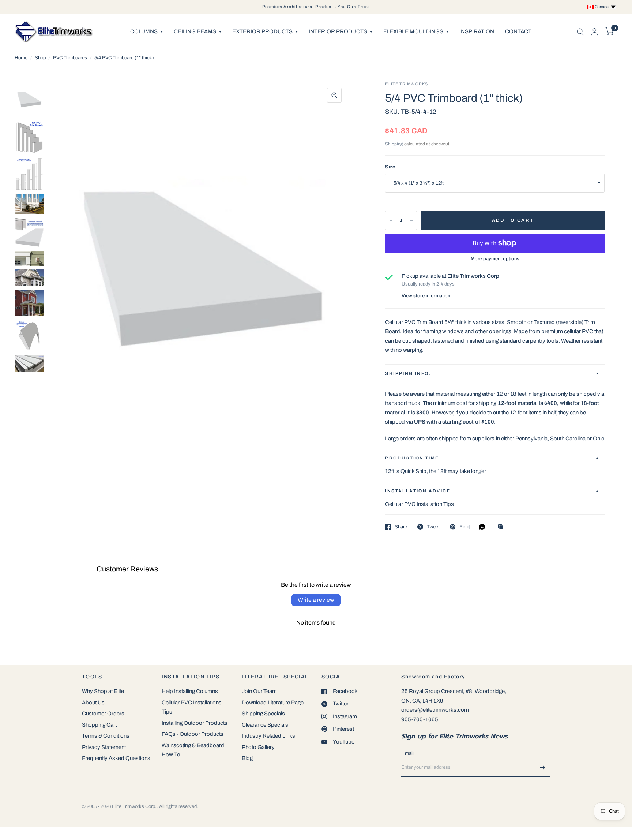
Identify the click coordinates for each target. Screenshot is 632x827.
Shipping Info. (408, 373)
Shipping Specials (263, 713)
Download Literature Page (273, 702)
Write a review (316, 600)
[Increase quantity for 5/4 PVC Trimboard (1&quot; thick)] (411, 220)
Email (407, 753)
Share (401, 526)
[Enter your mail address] (542, 767)
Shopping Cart (99, 725)
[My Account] (594, 32)
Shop (40, 57)
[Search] (580, 32)
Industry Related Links (268, 736)
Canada (602, 6)
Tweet (433, 526)
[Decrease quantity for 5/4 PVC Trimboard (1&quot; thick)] (390, 220)
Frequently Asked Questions (116, 758)
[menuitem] (146, 31)
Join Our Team (259, 691)
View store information (426, 296)
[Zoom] (334, 95)
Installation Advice (418, 490)
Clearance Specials (265, 725)
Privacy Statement (104, 747)
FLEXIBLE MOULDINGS (413, 31)
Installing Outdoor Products (194, 723)
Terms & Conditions (105, 736)
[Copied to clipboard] (502, 527)
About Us (93, 702)
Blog (247, 758)
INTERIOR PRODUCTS (338, 31)
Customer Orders (103, 713)
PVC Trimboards (70, 57)
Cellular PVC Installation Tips (419, 504)
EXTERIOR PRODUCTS (262, 31)
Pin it (464, 526)
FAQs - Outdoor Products (192, 734)
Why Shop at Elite (103, 691)
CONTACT (518, 31)
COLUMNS (144, 31)
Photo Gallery (258, 747)
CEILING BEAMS (195, 31)
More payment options (495, 258)
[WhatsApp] (484, 527)
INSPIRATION (476, 31)
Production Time (412, 458)
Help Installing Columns (190, 691)
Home (21, 57)
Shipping (394, 143)
